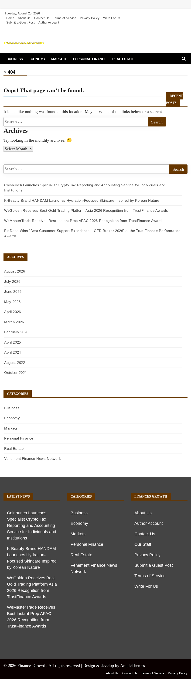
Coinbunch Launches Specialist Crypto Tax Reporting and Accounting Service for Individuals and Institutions (31, 525)
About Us (24, 18)
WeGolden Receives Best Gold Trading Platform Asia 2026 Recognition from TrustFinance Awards (86, 210)
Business (15, 59)
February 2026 (16, 332)
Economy (37, 59)
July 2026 (12, 281)
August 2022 (14, 363)
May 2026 (12, 302)
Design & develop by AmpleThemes (114, 665)
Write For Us (111, 18)
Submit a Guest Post (20, 22)
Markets (59, 59)
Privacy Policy (89, 18)
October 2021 (15, 373)
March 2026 (14, 322)
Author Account (48, 22)
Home (10, 18)
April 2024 (12, 352)
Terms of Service (64, 18)
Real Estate (123, 59)
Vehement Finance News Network (32, 459)
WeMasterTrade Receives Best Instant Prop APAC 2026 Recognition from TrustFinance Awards (84, 221)
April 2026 (12, 312)
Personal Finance (89, 59)
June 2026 (12, 291)
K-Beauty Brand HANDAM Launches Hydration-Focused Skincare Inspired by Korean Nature (81, 200)
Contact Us (41, 18)
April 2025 (12, 342)
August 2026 (14, 271)
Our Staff (142, 544)
